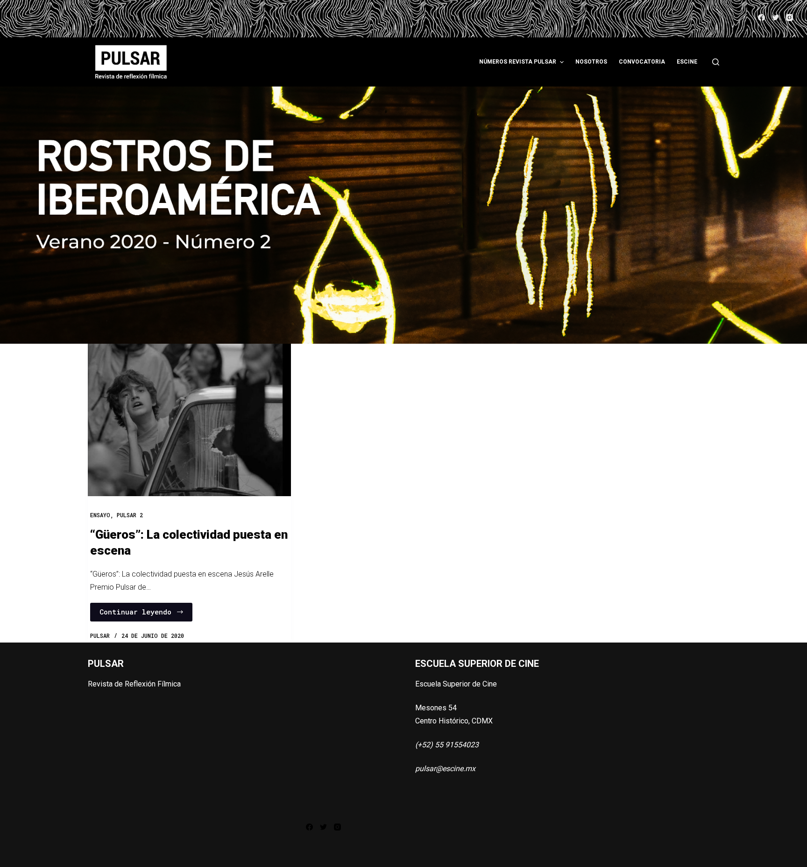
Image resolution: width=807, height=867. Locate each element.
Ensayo (100, 515)
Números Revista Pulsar (517, 61)
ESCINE (687, 61)
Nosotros (591, 61)
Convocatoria (642, 61)
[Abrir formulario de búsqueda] (715, 61)
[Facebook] (761, 17)
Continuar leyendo (135, 611)
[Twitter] (775, 17)
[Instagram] (789, 17)
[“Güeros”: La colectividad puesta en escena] (189, 420)
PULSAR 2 (130, 515)
